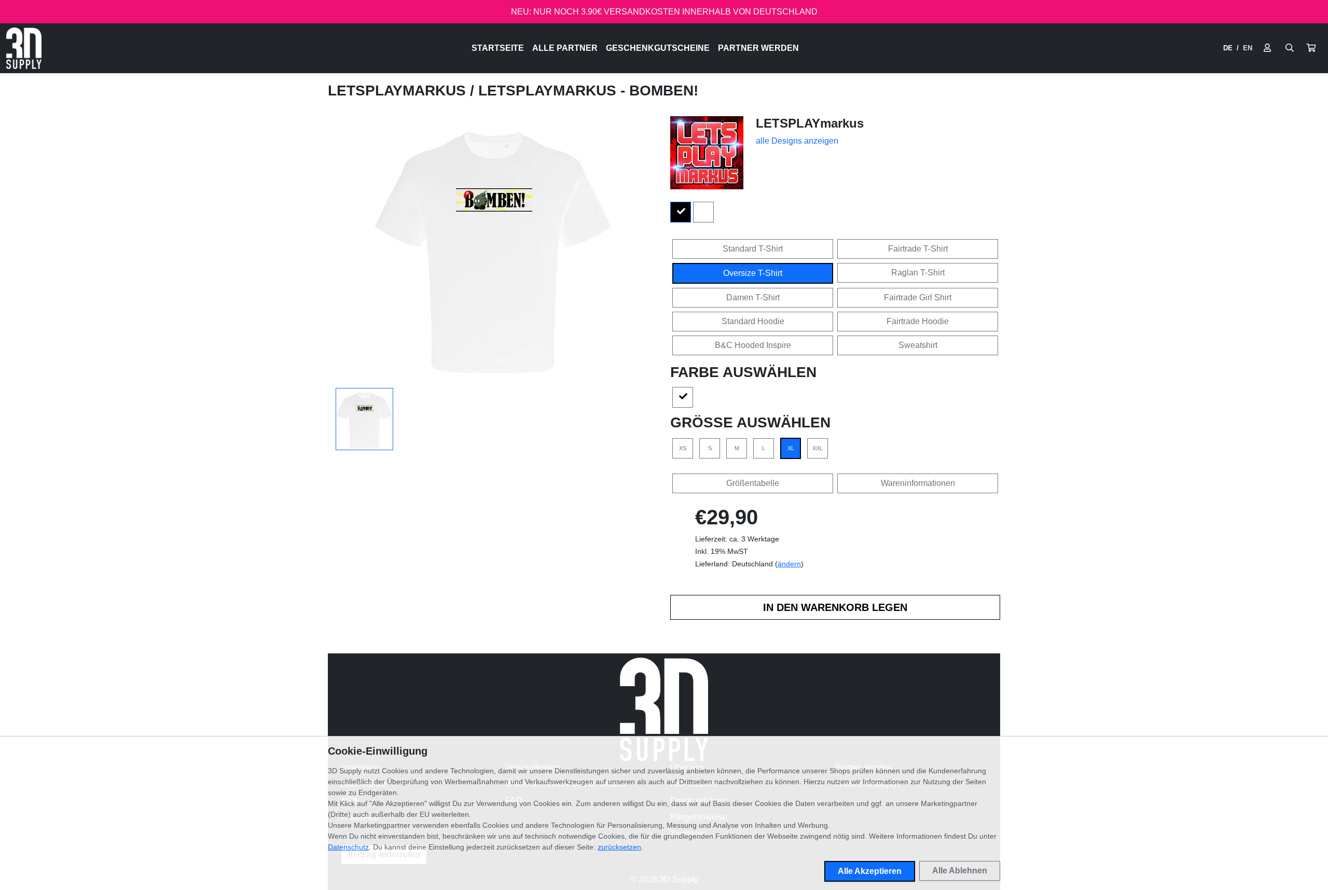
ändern (789, 564)
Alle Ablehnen (959, 870)
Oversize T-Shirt (752, 273)
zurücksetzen (619, 847)
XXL (817, 448)
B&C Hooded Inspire (753, 345)
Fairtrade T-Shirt (918, 248)
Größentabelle (752, 483)
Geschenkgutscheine (658, 48)
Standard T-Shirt (753, 248)
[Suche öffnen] (1289, 48)
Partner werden (758, 48)
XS (682, 448)
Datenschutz (348, 847)
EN (1247, 48)
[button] (1311, 48)
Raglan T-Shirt (918, 272)
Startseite (498, 48)
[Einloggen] (1267, 48)
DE (1228, 48)
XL (790, 448)
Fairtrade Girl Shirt (917, 297)
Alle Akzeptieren (870, 871)
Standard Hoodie (753, 321)
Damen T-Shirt (753, 297)
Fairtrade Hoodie (918, 321)
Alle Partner (565, 48)
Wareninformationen (918, 483)
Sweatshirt (917, 345)
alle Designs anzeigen (797, 140)
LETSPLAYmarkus (399, 90)
